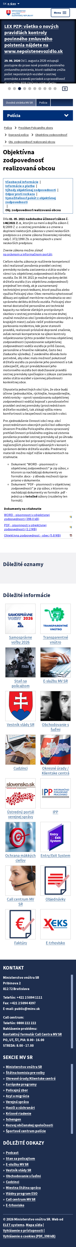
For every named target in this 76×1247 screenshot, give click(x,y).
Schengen (13, 1119)
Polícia (43, 102)
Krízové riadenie (18, 1113)
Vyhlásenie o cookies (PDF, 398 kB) (29, 1236)
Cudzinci (12, 1182)
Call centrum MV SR (20, 1199)
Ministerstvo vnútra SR (24, 1067)
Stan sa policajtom (20, 1158)
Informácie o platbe (20, 186)
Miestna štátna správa (23, 1187)
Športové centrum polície (26, 1131)
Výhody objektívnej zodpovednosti (30, 190)
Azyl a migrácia (17, 1096)
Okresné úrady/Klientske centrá (31, 1078)
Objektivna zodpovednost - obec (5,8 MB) (32, 535)
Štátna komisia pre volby (25, 1072)
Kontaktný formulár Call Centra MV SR (32, 1034)
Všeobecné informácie (21, 182)
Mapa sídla (34, 1225)
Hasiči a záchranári (20, 1107)
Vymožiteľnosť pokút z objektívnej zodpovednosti (30, 200)
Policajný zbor (17, 1090)
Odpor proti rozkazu (20, 194)
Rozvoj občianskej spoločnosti (29, 1125)
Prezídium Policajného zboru (35, 128)
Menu (60, 12)
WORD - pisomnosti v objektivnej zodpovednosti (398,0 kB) (27, 517)
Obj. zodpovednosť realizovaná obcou (32, 142)
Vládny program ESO (21, 1193)
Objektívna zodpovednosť (51, 135)
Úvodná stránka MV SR (19, 102)
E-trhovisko (15, 1205)
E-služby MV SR (17, 1164)
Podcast (12, 1152)
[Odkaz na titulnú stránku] (20, 12)
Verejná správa (17, 1102)
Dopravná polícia (19, 135)
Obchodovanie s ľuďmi (23, 1176)
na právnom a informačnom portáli (27, 254)
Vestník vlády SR (18, 1170)
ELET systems (13, 1225)
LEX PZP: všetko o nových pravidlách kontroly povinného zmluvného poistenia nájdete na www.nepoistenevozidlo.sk (33, 38)
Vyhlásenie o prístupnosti (23, 1230)
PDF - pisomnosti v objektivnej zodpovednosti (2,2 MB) (25, 527)
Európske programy (21, 1084)
